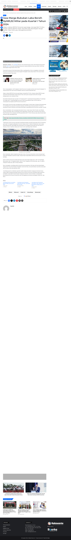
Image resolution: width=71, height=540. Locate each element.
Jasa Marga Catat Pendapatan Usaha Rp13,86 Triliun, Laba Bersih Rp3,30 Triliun (23, 183)
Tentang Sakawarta (6, 524)
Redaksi (4, 526)
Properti (49, 6)
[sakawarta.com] (11, 6)
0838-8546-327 (31, 530)
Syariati (6, 32)
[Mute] (64, 11)
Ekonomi (59, 6)
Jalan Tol (23, 192)
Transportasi (43, 6)
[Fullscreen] (66, 11)
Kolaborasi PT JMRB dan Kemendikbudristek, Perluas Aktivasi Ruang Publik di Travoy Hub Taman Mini (9, 511)
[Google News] (27, 196)
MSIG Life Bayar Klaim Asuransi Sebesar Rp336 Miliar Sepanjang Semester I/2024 (39, 510)
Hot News (30, 6)
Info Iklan (4, 533)
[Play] (50, 11)
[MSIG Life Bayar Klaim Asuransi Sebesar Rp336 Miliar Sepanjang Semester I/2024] (39, 505)
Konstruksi (38, 192)
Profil (64, 6)
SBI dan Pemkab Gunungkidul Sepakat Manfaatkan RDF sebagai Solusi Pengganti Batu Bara (24, 511)
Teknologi (54, 6)
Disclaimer (5, 531)
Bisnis (39, 6)
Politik (35, 6)
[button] (50, 21)
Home (26, 6)
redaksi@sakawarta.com (32, 531)
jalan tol (8, 66)
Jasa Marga (15, 64)
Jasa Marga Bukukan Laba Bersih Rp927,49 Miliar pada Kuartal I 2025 (9, 183)
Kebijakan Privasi (6, 528)
